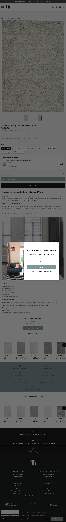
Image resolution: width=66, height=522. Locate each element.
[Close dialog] (57, 243)
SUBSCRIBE (41, 267)
